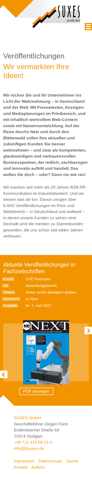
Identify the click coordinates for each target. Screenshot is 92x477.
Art (5, 286)
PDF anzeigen (36, 391)
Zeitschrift (11, 299)
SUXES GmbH (27, 418)
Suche (72, 461)
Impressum (24, 461)
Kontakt (21, 467)
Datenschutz (50, 461)
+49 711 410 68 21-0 (33, 442)
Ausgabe (10, 305)
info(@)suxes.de (29, 448)
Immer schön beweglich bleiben (51, 292)
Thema (8, 292)
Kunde (8, 279)
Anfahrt (38, 467)
